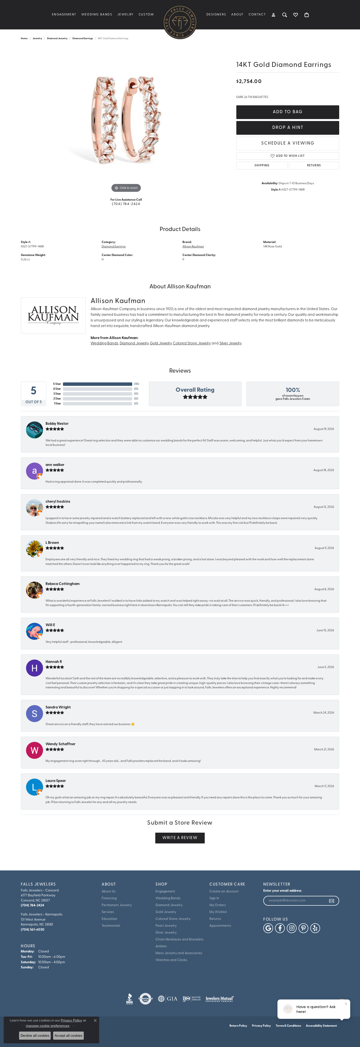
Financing (109, 898)
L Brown (52, 543)
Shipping (262, 165)
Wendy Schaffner (60, 744)
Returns (314, 165)
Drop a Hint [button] (287, 128)
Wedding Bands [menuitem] (168, 898)
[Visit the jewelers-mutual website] (219, 999)
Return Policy (238, 1025)
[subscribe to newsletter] (332, 900)
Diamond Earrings (82, 38)
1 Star (57, 403)
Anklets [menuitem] (161, 946)
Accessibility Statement (321, 1025)
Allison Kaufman (193, 246)
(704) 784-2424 (126, 204)
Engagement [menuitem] (165, 891)
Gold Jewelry (160, 343)
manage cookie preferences (47, 1026)
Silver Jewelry (230, 343)
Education (109, 919)
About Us (109, 891)
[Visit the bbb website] (129, 999)
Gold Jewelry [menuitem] (166, 912)
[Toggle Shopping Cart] (307, 14)
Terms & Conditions (288, 1025)
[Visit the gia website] (168, 999)
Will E (50, 625)
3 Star (57, 393)
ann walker (55, 465)
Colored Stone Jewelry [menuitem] (173, 919)
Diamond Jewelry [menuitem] (169, 905)
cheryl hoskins (58, 502)
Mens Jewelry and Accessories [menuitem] (179, 953)
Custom (146, 14)
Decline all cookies (35, 1035)
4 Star (57, 389)
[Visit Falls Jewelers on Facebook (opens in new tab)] (280, 928)
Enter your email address (282, 890)
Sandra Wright (58, 707)
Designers (216, 14)
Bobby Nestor (57, 424)
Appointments (220, 925)
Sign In (214, 898)
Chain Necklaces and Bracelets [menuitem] (180, 939)
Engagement (64, 14)
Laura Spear (56, 781)
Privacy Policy (261, 1025)
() (136, 384)
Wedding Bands (96, 14)
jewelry (37, 38)
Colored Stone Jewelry (192, 343)
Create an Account (224, 891)
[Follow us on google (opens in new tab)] (268, 928)
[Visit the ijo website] (191, 999)
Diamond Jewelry (57, 38)
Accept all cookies (68, 1035)
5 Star (57, 384)
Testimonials (111, 925)
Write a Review (179, 838)
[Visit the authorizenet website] (145, 999)
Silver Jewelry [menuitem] (166, 932)
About (237, 14)
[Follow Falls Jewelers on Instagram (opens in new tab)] (292, 928)
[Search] (285, 14)
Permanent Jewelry (117, 905)
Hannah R (54, 662)
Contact (257, 14)
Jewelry (125, 14)
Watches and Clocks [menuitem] (171, 960)
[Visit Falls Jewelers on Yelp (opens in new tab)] (315, 928)
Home (24, 38)
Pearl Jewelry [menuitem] (166, 925)
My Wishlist (218, 912)
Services (108, 912)
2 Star (57, 398)
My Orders (217, 905)
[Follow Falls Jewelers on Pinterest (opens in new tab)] (303, 928)
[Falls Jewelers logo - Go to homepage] (180, 22)
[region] (126, 120)
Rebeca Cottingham (63, 584)
